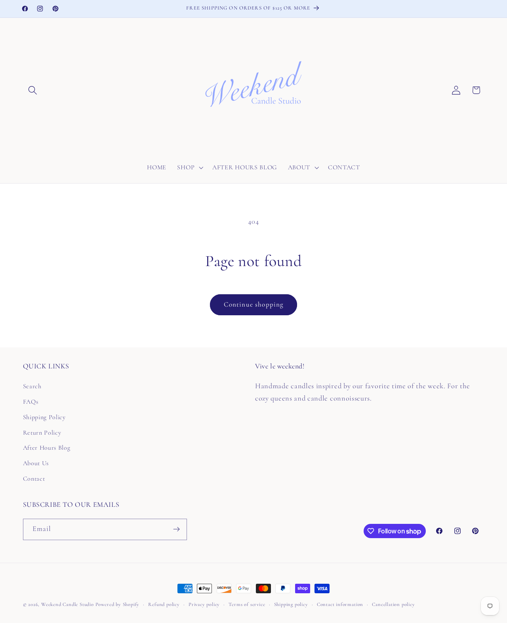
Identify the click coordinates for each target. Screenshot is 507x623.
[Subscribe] (176, 529)
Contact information (340, 604)
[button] (33, 90)
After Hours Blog (47, 448)
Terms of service (247, 604)
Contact (34, 479)
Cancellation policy (393, 604)
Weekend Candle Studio (67, 604)
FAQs (30, 402)
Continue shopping (254, 304)
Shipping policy (291, 604)
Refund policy (163, 604)
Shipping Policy (44, 417)
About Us (36, 463)
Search (32, 386)
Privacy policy (204, 604)
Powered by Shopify (117, 604)
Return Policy (42, 433)
